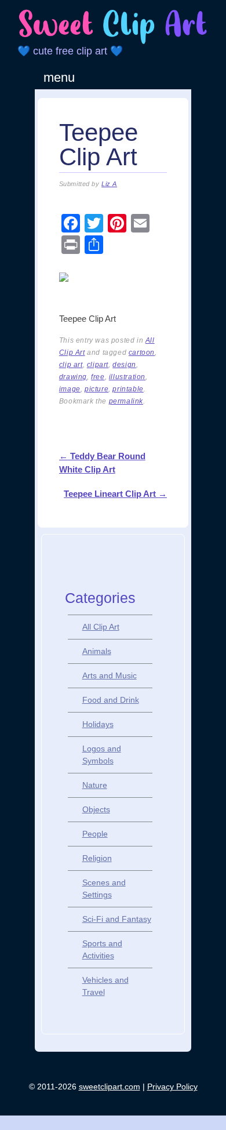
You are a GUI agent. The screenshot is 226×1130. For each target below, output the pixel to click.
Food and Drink (110, 699)
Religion (97, 858)
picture (96, 389)
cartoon (142, 352)
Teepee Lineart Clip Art (115, 494)
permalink (126, 401)
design (124, 365)
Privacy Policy (172, 1086)
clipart (97, 365)
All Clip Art (100, 626)
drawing (73, 377)
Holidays (98, 724)
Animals (96, 651)
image (70, 389)
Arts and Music (109, 675)
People (95, 833)
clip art (71, 365)
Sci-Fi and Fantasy (116, 919)
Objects (96, 809)
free (97, 377)
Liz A (109, 183)
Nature (94, 785)
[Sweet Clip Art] (113, 42)
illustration (127, 377)
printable (127, 389)
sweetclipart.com (109, 1086)
